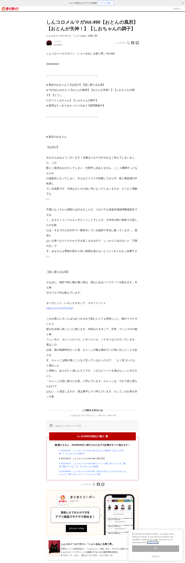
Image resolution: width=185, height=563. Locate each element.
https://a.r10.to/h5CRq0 (59, 308)
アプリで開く (106, 3)
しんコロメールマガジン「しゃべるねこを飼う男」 (72, 36)
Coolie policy (152, 542)
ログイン (177, 9)
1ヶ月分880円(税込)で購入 (90, 436)
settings (155, 556)
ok (155, 548)
